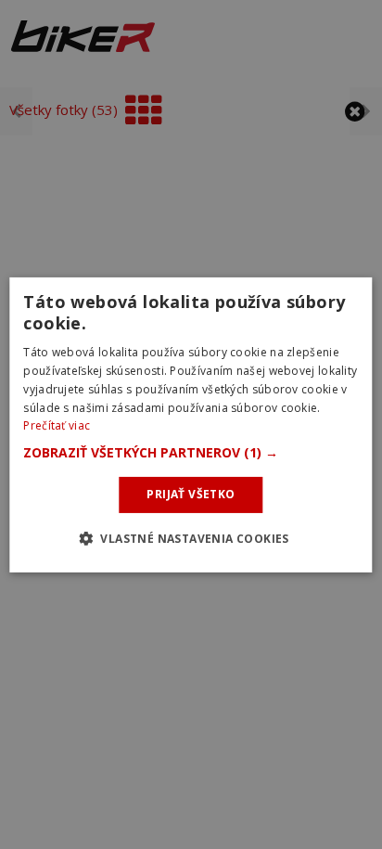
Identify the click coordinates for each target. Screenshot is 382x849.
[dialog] (190, 424)
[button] (190, 452)
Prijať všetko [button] (190, 494)
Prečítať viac (56, 425)
